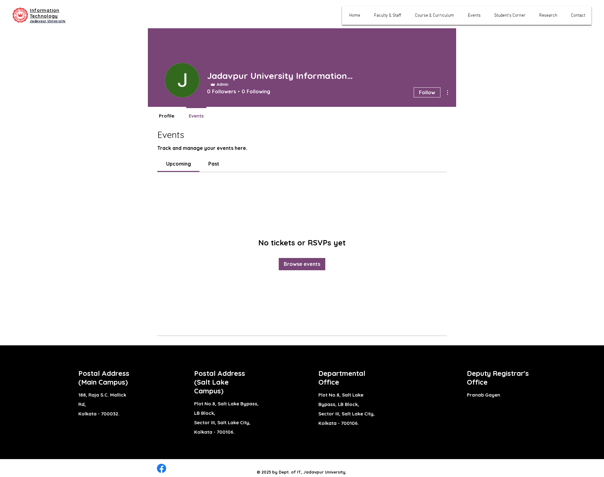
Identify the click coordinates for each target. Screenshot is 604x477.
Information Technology (44, 13)
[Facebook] (161, 468)
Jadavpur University (48, 21)
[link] (178, 164)
